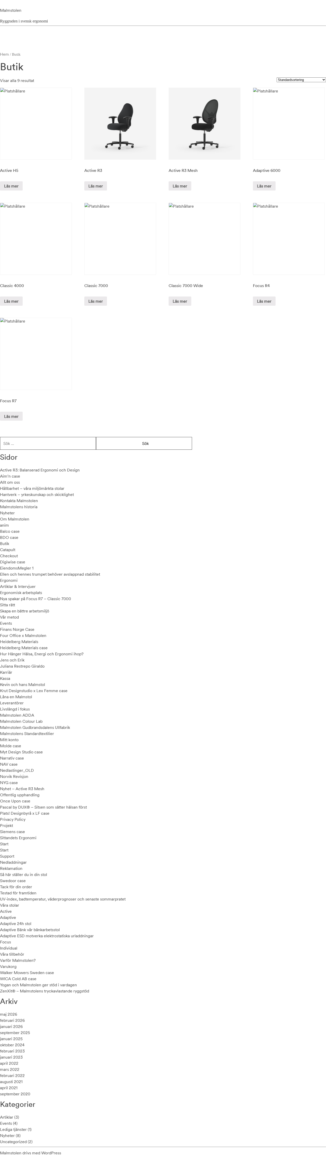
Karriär (6, 672)
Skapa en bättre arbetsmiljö (24, 610)
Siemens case (12, 831)
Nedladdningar (13, 862)
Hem (4, 54)
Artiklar (6, 1117)
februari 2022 (12, 1075)
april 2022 (9, 1063)
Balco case (10, 531)
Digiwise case (12, 561)
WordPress (51, 1152)
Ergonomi (9, 580)
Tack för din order (16, 886)
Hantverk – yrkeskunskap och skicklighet (37, 494)
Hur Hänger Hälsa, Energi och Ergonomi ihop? (42, 653)
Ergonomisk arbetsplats (21, 592)
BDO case (9, 537)
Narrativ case (12, 758)
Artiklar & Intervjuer (18, 586)
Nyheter (7, 512)
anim (4, 525)
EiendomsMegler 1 (16, 568)
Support (7, 856)
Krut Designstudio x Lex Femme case (33, 690)
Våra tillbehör (12, 954)
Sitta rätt (7, 604)
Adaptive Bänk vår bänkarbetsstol (30, 929)
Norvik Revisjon (14, 776)
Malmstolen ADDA (17, 715)
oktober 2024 (12, 1044)
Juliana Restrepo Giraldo (22, 666)
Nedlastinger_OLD (17, 770)
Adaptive (8, 917)
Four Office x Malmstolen (23, 635)
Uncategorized (13, 1141)
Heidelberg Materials (19, 641)
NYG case (9, 782)
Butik (4, 543)
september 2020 (15, 1093)
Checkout (9, 555)
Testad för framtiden (18, 892)
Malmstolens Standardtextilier (27, 733)
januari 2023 (11, 1057)
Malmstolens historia (18, 506)
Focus (5, 941)
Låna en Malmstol (16, 696)
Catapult (7, 549)
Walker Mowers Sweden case (27, 972)
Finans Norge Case (17, 629)
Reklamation (11, 868)
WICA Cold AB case (18, 978)
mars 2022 (9, 1069)
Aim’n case (10, 476)
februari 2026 (12, 1020)
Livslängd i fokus (15, 709)
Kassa (5, 678)
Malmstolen (10, 10)
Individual (8, 948)
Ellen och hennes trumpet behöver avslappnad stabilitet (50, 574)
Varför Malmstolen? (18, 960)
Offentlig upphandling (19, 794)
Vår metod (9, 617)
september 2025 (15, 1032)
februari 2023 (12, 1050)
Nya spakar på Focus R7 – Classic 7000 (35, 598)
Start (4, 843)
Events (6, 623)
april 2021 (8, 1087)
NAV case (9, 764)
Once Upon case (15, 800)
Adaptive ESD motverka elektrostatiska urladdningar (47, 935)
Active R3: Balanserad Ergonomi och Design (40, 469)
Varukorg (8, 966)
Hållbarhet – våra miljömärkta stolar (32, 488)
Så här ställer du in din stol (23, 874)
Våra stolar (9, 905)
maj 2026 (8, 1014)
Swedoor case (13, 880)
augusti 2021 (11, 1081)
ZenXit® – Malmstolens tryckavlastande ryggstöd (44, 990)
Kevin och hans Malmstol (22, 684)
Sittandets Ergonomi (18, 837)
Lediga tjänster (13, 1129)
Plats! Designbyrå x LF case (24, 813)
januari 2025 (11, 1038)
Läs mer (11, 185)
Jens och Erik (12, 659)
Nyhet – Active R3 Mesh (22, 788)
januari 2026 (11, 1026)
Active (6, 911)
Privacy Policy (12, 819)
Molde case (10, 745)
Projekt (6, 825)
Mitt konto (9, 739)
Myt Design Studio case (21, 751)
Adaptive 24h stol (15, 923)
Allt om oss (10, 482)
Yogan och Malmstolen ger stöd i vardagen (38, 984)
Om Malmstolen (14, 519)
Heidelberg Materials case (24, 647)
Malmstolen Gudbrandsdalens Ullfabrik (35, 727)
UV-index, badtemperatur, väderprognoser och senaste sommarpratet (63, 899)
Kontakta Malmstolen (19, 500)
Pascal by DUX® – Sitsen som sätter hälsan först (43, 807)
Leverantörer (12, 702)
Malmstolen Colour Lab (21, 721)
